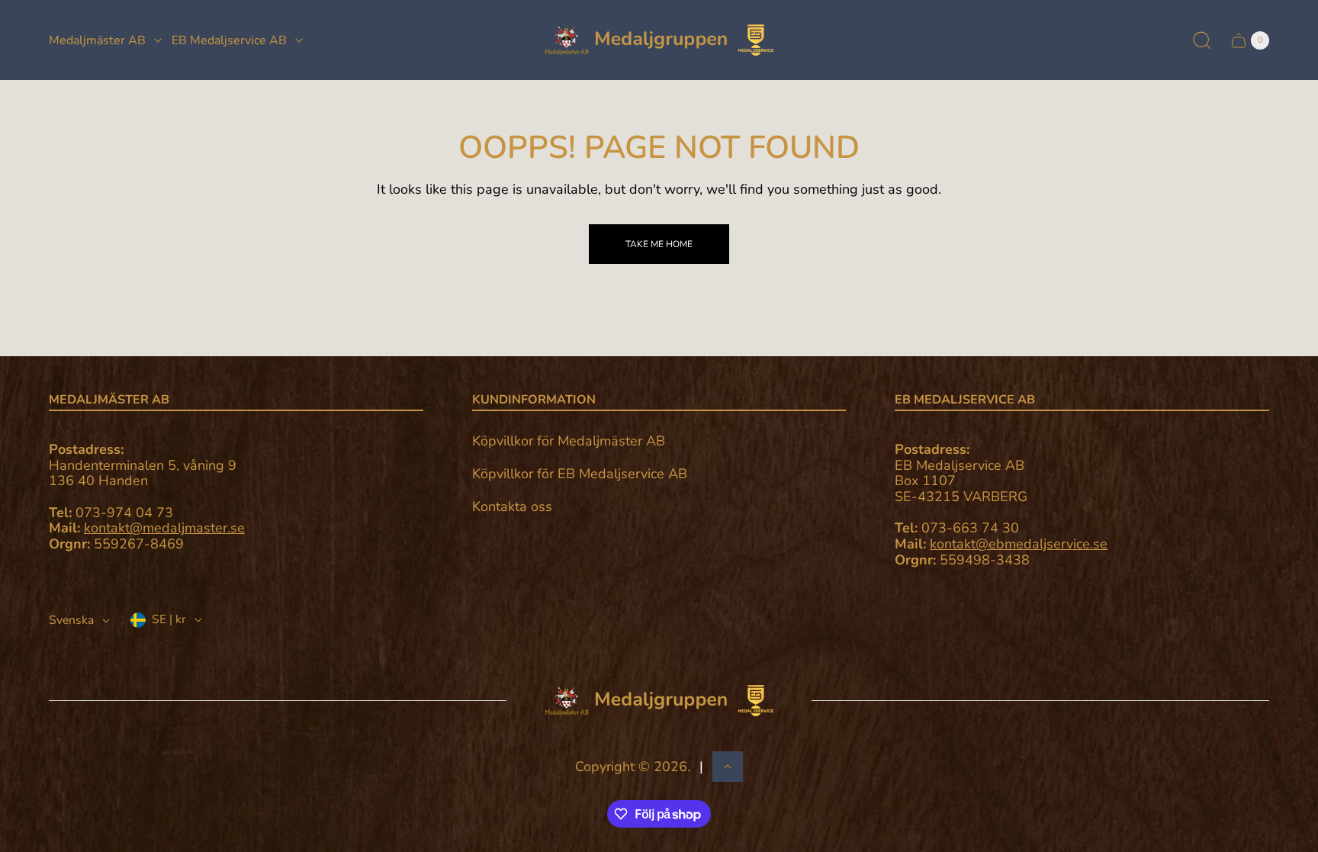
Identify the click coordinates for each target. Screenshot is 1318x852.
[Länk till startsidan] (659, 700)
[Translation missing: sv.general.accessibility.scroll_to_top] (727, 766)
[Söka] (1202, 40)
